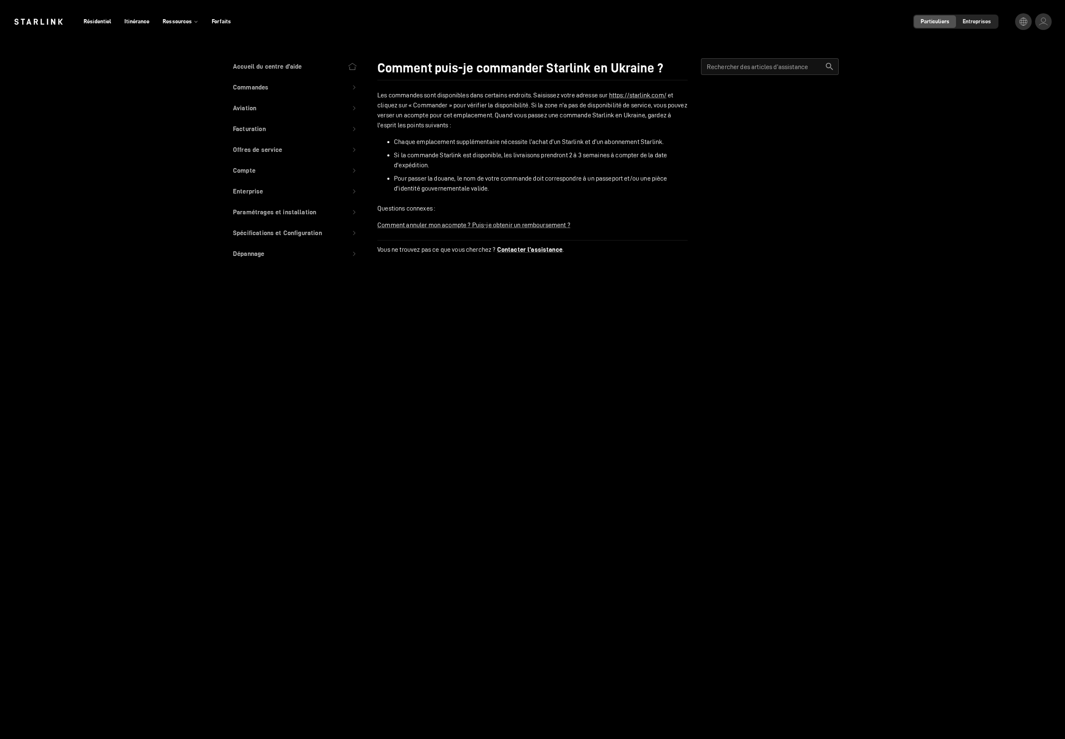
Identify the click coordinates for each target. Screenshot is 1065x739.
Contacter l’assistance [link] (529, 249)
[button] (295, 87)
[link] (38, 21)
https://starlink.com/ (637, 95)
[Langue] (1023, 21)
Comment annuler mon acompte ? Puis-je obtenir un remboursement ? (473, 224)
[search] (829, 66)
